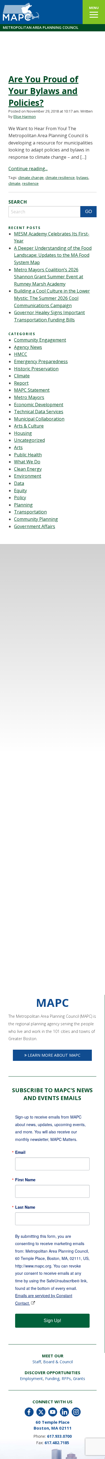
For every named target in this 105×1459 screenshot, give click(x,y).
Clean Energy (28, 469)
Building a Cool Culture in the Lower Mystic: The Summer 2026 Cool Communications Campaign (52, 298)
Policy (20, 497)
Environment (27, 476)
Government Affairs (34, 526)
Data (19, 483)
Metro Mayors (29, 397)
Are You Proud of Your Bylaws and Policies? (43, 90)
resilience (30, 183)
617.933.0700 (59, 1436)
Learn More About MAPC (53, 1055)
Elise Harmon (24, 116)
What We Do (27, 462)
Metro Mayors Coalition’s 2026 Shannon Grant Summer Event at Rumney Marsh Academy (48, 277)
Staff (36, 1361)
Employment (31, 1378)
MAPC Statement (32, 390)
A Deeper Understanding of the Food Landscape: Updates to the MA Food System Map (53, 255)
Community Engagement (40, 340)
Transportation (30, 512)
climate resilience (60, 177)
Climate (22, 376)
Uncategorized (29, 440)
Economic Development (38, 404)
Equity (20, 490)
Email (20, 1152)
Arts (18, 447)
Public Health (28, 455)
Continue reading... (28, 168)
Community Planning (36, 519)
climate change (31, 177)
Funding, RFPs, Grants (65, 1378)
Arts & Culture (29, 426)
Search (17, 202)
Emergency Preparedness (41, 361)
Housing (23, 433)
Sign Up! (52, 1320)
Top (100, 1454)
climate (14, 183)
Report (21, 383)
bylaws (82, 177)
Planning (23, 505)
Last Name (25, 1207)
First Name (25, 1180)
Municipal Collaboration (39, 419)
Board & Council (58, 1361)
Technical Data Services (38, 411)
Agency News (28, 347)
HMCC (20, 354)
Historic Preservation (36, 369)
